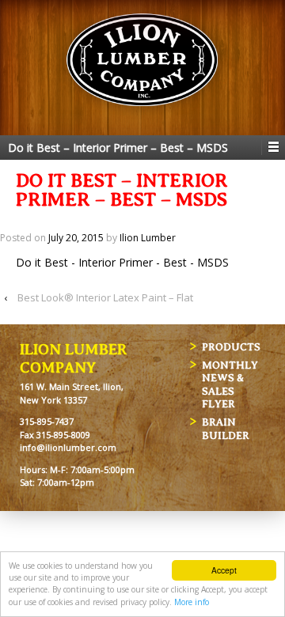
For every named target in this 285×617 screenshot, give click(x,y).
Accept (224, 570)
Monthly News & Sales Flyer (230, 385)
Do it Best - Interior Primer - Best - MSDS (122, 262)
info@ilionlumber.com (68, 447)
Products (231, 347)
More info (191, 602)
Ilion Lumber (148, 237)
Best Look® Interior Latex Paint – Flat (105, 297)
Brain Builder (225, 428)
